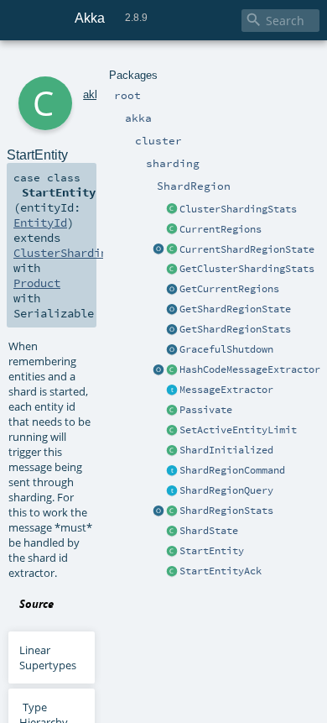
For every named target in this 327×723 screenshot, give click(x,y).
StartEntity (211, 551)
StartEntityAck (220, 571)
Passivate (205, 410)
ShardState (208, 531)
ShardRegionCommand (232, 470)
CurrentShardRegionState (246, 249)
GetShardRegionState (235, 309)
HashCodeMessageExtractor (249, 369)
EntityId (40, 222)
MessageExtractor (226, 390)
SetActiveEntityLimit (238, 430)
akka (94, 94)
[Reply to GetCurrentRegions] (172, 230)
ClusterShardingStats (238, 209)
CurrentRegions (220, 229)
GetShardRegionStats (235, 329)
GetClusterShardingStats (246, 269)
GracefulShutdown (226, 349)
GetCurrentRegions (229, 289)
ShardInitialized (226, 450)
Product (36, 283)
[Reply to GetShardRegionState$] (172, 250)
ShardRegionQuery (226, 490)
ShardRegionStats (226, 510)
